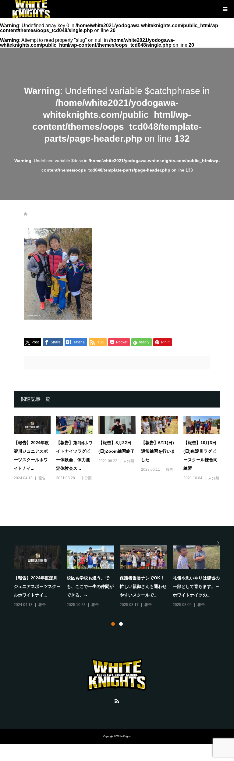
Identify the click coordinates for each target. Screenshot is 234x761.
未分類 (86, 478)
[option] (120, 576)
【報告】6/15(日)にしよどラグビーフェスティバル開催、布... (37, 586)
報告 (42, 478)
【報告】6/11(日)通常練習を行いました (158, 451)
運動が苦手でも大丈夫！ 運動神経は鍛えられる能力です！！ (198, 586)
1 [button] (113, 624)
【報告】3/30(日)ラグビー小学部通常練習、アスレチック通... (143, 586)
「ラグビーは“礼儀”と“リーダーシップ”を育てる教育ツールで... (90, 586)
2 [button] (121, 624)
